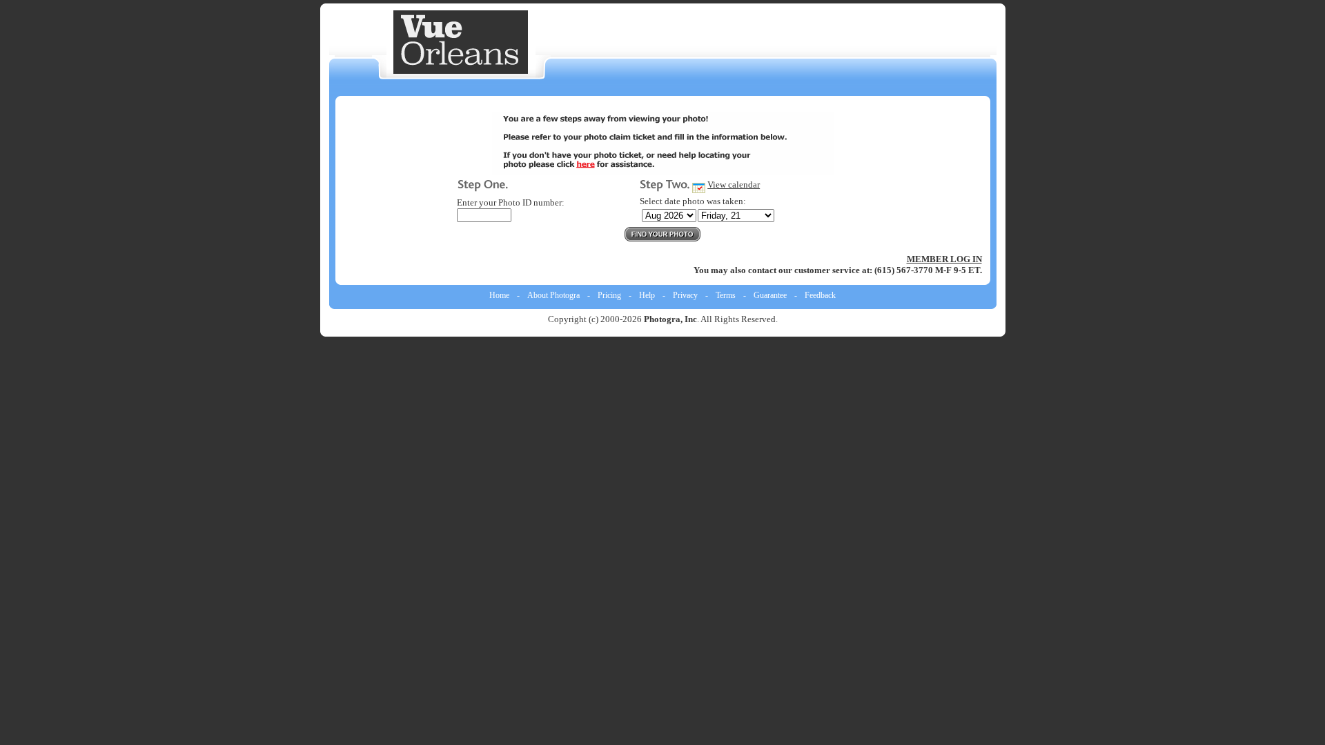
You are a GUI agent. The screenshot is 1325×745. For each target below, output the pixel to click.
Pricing (609, 295)
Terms (726, 295)
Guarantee (770, 295)
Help (647, 295)
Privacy (685, 295)
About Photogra (553, 295)
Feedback (820, 295)
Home (499, 295)
